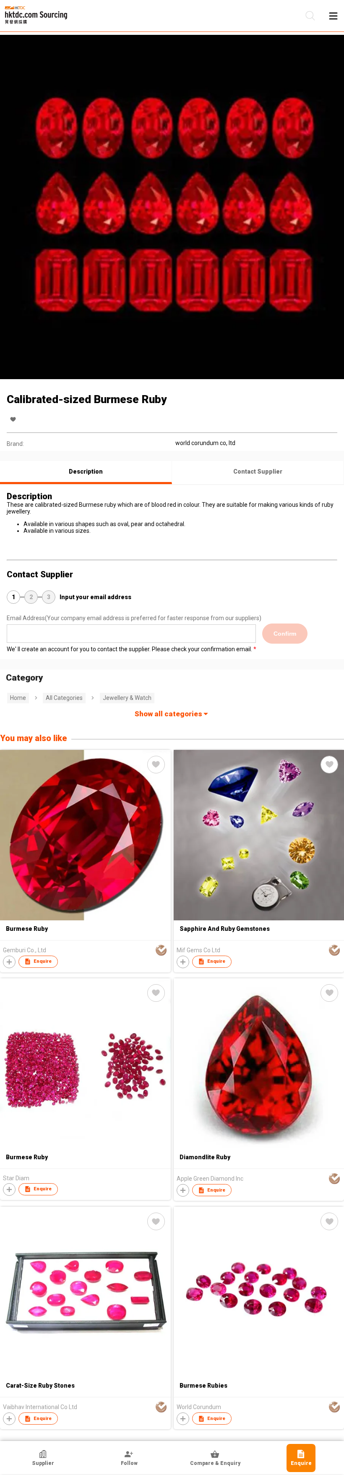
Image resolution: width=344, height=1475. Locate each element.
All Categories (64, 697)
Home (18, 697)
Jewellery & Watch (127, 697)
